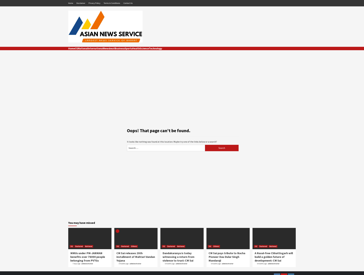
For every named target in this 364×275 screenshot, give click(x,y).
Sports (128, 48)
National (83, 48)
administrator (87, 264)
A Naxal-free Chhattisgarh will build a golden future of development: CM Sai (274, 256)
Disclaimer (80, 3)
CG (76, 48)
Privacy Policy (94, 3)
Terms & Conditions (112, 3)
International (95, 48)
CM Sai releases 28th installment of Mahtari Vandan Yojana (135, 256)
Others (134, 246)
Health (136, 48)
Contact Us (128, 3)
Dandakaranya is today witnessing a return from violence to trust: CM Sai (178, 256)
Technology (155, 48)
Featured (79, 246)
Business (120, 48)
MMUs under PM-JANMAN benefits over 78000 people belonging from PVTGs (87, 256)
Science (144, 48)
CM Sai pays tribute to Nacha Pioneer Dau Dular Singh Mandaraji (227, 256)
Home (70, 3)
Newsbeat (109, 48)
